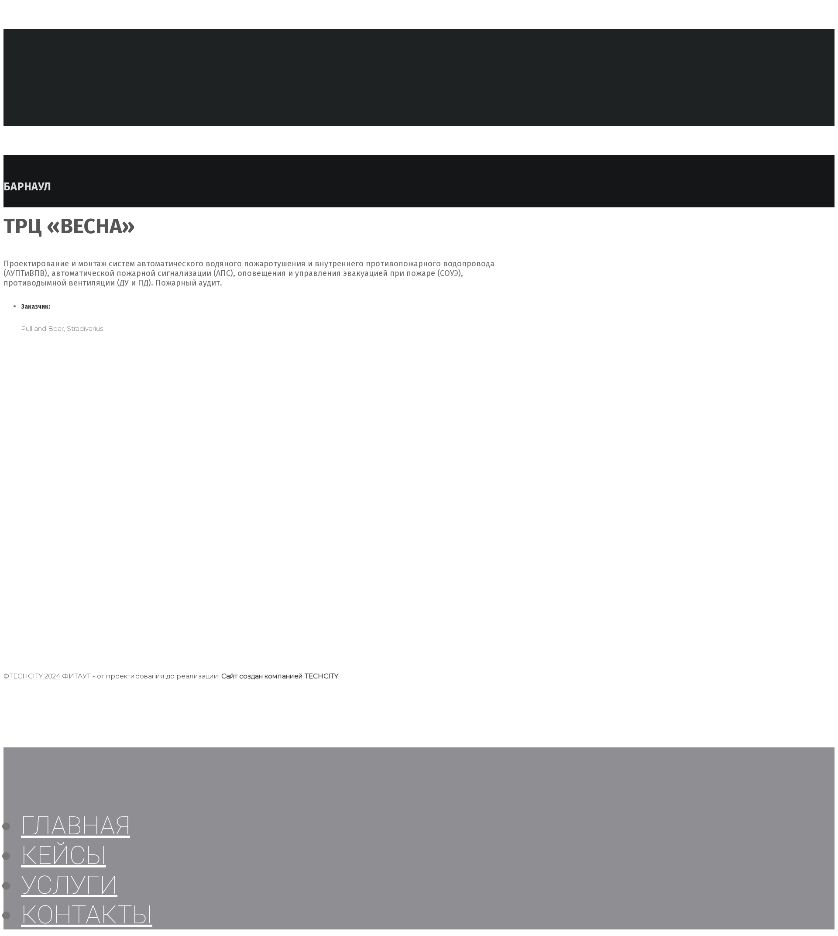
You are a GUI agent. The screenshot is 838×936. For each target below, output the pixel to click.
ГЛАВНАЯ (75, 825)
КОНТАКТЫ (86, 914)
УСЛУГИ (69, 885)
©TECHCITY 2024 (31, 676)
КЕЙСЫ (63, 855)
